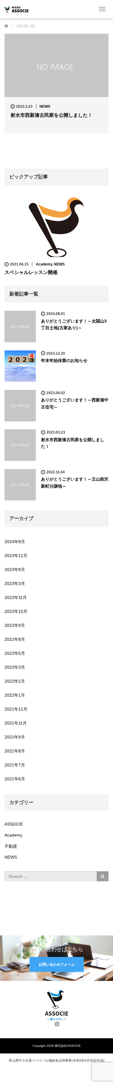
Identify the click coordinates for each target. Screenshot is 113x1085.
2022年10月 (16, 611)
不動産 (11, 846)
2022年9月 (15, 625)
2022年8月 (15, 639)
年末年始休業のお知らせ (64, 360)
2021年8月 (15, 751)
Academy (44, 264)
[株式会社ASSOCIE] (17, 8)
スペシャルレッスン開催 (31, 272)
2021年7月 (15, 764)
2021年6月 (15, 778)
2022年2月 (15, 681)
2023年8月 (15, 569)
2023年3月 (15, 583)
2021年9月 (15, 737)
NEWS (44, 106)
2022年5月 (15, 653)
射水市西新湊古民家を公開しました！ (52, 115)
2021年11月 (16, 723)
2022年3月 (15, 667)
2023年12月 (16, 555)
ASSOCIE (14, 824)
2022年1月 (15, 695)
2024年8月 (15, 541)
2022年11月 (16, 597)
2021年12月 (16, 709)
